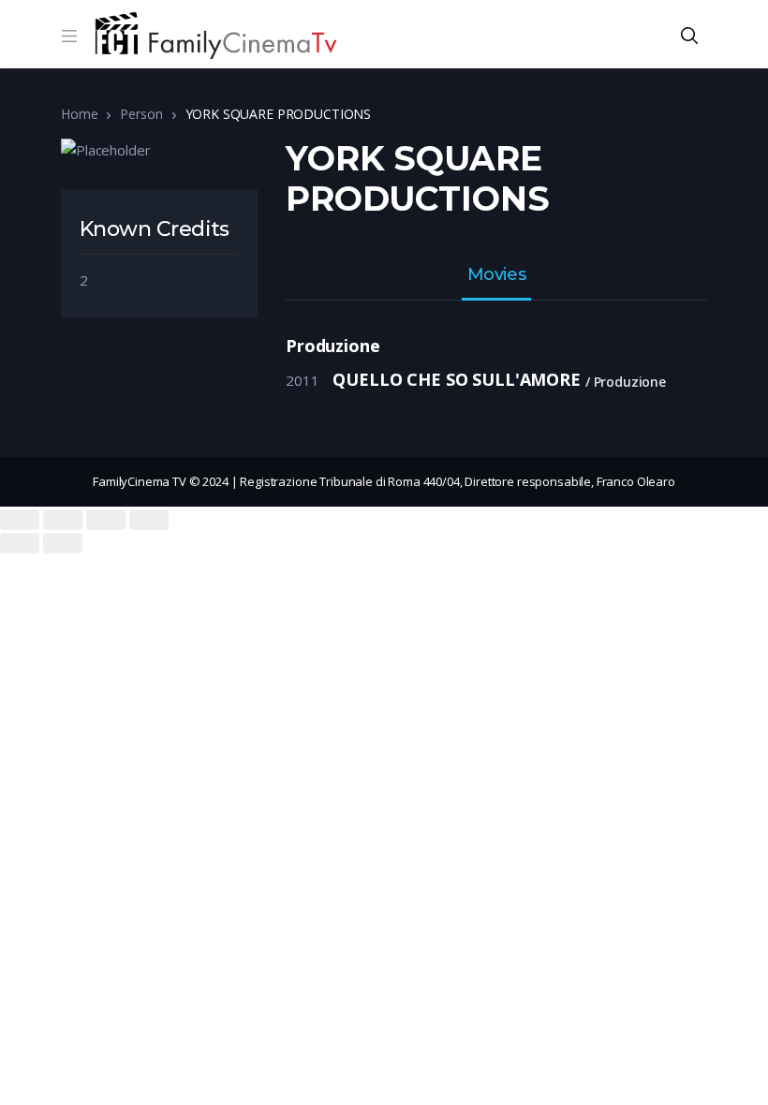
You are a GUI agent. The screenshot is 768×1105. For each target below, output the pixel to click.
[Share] (62, 519)
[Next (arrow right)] (62, 543)
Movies (496, 275)
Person (141, 114)
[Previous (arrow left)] (19, 543)
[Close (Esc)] (19, 519)
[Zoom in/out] (149, 519)
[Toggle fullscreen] (106, 519)
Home (79, 114)
